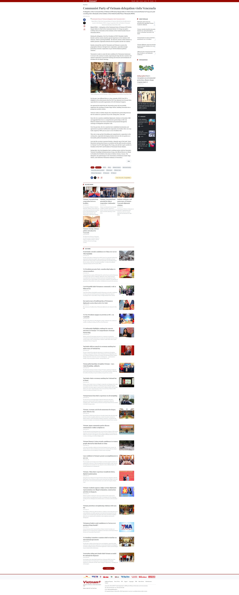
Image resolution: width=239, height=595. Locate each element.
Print (84, 26)
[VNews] (100, 577)
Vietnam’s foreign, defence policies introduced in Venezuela (91, 230)
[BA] (152, 577)
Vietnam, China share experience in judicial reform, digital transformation (99, 473)
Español (145, 1)
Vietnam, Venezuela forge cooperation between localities (90, 201)
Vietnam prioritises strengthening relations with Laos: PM (100, 507)
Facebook (84, 19)
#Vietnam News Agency (96, 173)
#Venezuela (98, 167)
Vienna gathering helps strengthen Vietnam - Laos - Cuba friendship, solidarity (99, 365)
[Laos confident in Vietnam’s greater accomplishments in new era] (126, 460)
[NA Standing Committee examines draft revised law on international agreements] (126, 541)
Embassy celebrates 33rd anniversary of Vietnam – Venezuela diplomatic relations (124, 202)
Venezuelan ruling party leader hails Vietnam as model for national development (99, 554)
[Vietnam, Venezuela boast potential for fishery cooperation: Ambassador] (108, 192)
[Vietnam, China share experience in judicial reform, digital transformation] (126, 476)
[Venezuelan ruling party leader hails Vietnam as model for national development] (126, 557)
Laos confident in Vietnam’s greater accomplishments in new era (100, 457)
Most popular (143, 19)
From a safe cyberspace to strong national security (143, 133)
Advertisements (148, 581)
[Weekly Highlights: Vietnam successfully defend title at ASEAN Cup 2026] (152, 122)
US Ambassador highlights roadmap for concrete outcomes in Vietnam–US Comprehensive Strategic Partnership (99, 330)
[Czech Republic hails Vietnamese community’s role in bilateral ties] (126, 290)
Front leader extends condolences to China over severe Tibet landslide (100, 253)
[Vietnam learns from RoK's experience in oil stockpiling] (126, 400)
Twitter (84, 23)
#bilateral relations (116, 167)
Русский (151, 1)
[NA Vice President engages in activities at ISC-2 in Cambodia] (126, 319)
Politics (85, 4)
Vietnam (114, 173)
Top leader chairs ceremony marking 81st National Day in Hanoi (100, 379)
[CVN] (134, 577)
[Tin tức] (105, 577)
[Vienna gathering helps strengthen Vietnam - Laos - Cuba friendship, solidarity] (126, 368)
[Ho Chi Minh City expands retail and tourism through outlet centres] (146, 96)
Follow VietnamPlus (120, 177)
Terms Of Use (117, 581)
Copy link (84, 29)
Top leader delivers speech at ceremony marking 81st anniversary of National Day (99, 347)
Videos (142, 89)
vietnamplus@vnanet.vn (112, 589)
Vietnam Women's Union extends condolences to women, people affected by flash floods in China (100, 442)
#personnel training (127, 167)
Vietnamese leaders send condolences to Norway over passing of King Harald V (99, 524)
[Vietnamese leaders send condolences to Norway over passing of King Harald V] (126, 527)
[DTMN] (142, 577)
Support (125, 581)
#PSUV (104, 167)
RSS (122, 581)
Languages (131, 581)
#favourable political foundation (97, 170)
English (137, 1)
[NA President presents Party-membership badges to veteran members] (126, 273)
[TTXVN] (95, 577)
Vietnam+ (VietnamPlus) (93, 1)
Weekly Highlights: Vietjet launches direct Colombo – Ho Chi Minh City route (143, 144)
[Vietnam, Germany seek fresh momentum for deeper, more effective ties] (126, 414)
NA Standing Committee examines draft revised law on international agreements (100, 539)
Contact (106, 583)
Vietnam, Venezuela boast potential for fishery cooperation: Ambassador (107, 201)
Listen (142, 126)
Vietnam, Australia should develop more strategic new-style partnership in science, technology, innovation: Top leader (146, 31)
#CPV (92, 167)
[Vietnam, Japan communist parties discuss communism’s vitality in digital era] (126, 429)
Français (141, 1)
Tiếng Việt (133, 1)
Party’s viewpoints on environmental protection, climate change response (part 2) (146, 79)
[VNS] (125, 577)
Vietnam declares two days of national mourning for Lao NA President (145, 38)
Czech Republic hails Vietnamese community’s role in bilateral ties (99, 287)
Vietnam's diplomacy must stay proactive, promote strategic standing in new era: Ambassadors (146, 46)
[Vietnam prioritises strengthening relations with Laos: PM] (126, 510)
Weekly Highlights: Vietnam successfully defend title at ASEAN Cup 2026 (143, 122)
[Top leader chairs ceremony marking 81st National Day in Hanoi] (126, 382)
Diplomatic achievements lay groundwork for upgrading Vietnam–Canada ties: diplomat (145, 23)
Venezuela (107, 173)
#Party (109, 167)
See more (87, 248)
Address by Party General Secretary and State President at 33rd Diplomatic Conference (146, 53)
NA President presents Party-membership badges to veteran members (99, 270)
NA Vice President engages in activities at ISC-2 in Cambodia (98, 316)
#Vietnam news (117, 170)
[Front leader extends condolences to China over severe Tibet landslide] (126, 256)
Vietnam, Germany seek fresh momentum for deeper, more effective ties (99, 411)
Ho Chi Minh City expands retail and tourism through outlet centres (146, 106)
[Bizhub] (117, 577)
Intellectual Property (109, 581)
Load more (108, 568)
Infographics (143, 60)
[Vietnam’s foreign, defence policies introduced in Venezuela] (91, 221)
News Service (141, 581)
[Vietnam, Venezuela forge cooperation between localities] (91, 192)
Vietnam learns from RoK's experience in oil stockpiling (100, 396)
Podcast (142, 116)
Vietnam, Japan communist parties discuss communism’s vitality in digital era (96, 426)
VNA (136, 581)
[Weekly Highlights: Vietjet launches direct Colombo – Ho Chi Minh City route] (152, 144)
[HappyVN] (87, 577)
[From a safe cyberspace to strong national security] (152, 133)
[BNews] (112, 577)
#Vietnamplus (109, 170)
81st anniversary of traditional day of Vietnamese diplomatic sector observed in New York (98, 302)
